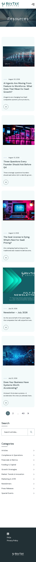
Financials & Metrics (10, 460)
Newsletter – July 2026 (16, 312)
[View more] (6, 106)
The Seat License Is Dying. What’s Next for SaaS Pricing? (17, 240)
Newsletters (6, 483)
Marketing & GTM (9, 479)
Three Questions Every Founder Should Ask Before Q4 (17, 164)
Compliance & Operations (12, 455)
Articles (5, 450)
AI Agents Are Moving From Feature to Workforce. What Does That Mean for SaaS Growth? (18, 87)
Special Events (7, 493)
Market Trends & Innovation (13, 474)
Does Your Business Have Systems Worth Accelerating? (16, 385)
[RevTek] (10, 4)
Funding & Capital (9, 464)
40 (23, 413)
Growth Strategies (9, 469)
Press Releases (7, 488)
